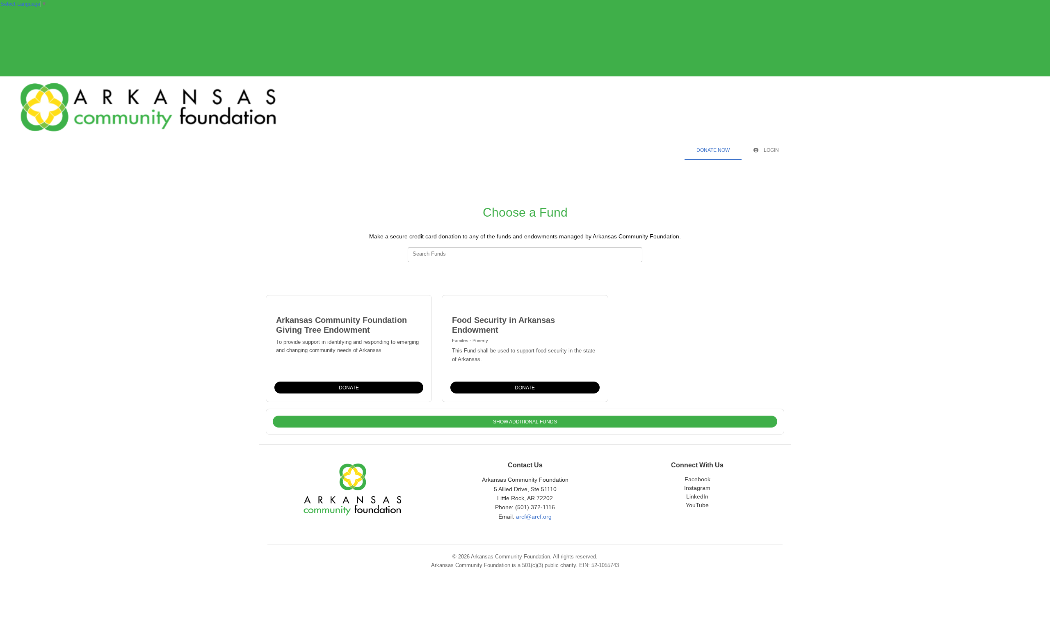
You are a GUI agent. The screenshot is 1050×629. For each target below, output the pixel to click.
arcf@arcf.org (534, 516)
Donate (349, 388)
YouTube (697, 505)
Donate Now (713, 150)
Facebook (697, 479)
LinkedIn (697, 496)
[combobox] (525, 254)
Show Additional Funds (525, 422)
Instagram (697, 488)
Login (770, 150)
